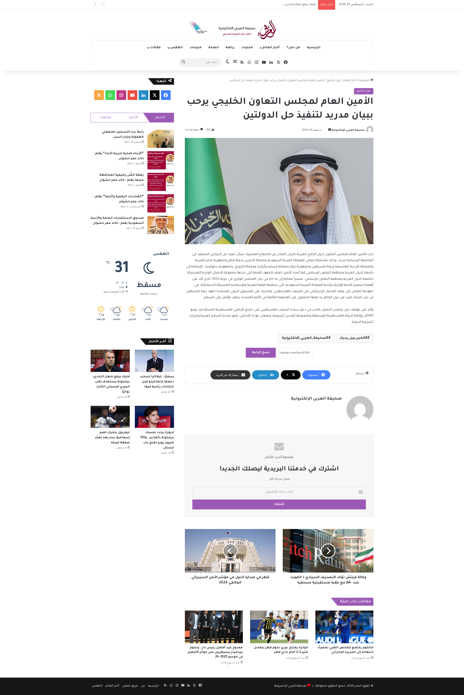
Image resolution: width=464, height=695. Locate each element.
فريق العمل (130, 686)
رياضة (230, 47)
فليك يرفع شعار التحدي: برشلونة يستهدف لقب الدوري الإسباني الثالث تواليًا (267, 4)
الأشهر (160, 117)
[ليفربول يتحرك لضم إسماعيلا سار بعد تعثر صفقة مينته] (110, 417)
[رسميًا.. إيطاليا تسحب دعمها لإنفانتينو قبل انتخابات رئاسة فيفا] (154, 361)
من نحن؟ (293, 47)
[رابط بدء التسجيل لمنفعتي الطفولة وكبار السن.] (160, 139)
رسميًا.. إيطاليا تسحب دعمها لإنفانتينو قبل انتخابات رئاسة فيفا (157, 382)
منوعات (196, 47)
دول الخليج (334, 80)
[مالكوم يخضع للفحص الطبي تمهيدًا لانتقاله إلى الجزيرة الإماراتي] (344, 627)
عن (143, 686)
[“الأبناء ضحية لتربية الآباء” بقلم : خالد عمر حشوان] (160, 160)
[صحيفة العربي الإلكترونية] (232, 30)
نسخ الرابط (261, 352)
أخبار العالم (271, 47)
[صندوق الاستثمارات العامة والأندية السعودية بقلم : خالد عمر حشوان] (160, 225)
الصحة (213, 47)
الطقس (176, 47)
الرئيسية (313, 47)
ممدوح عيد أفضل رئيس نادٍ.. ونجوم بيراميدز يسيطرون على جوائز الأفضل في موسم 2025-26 (215, 652)
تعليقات (105, 117)
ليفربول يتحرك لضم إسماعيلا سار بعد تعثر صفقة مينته (112, 438)
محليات (247, 47)
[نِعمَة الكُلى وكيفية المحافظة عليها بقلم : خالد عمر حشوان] (160, 182)
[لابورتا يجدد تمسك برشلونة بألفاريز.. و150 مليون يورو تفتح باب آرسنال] (154, 417)
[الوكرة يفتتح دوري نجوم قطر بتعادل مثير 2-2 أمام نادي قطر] (279, 627)
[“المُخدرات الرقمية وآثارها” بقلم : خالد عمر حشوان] (160, 203)
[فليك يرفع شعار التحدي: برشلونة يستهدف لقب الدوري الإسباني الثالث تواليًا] (110, 361)
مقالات (155, 47)
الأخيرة (133, 117)
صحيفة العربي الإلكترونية (348, 130)
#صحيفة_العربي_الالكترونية (305, 338)
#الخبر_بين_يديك (353, 338)
